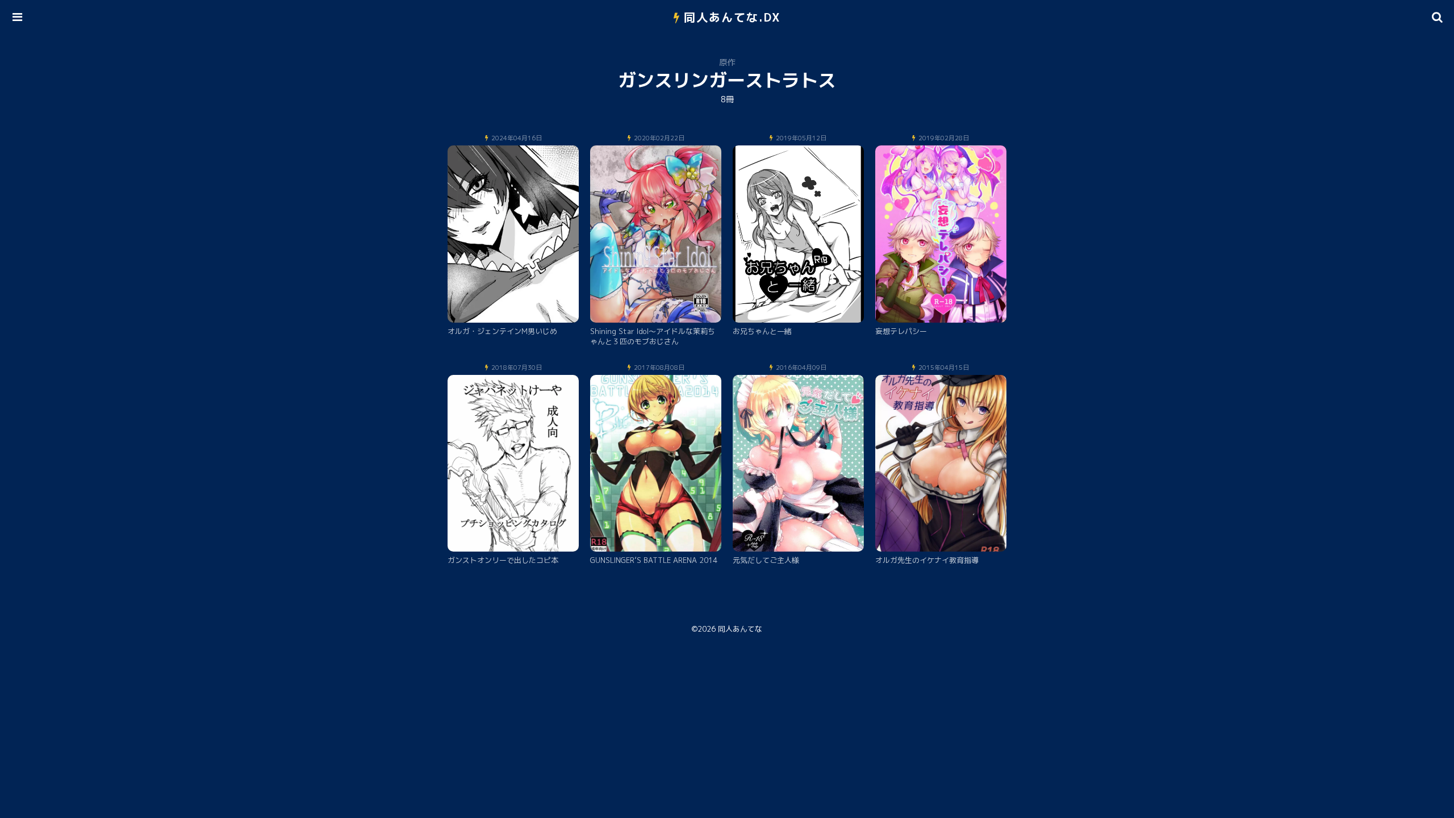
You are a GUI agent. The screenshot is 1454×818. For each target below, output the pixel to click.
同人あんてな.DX (732, 17)
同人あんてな (740, 629)
